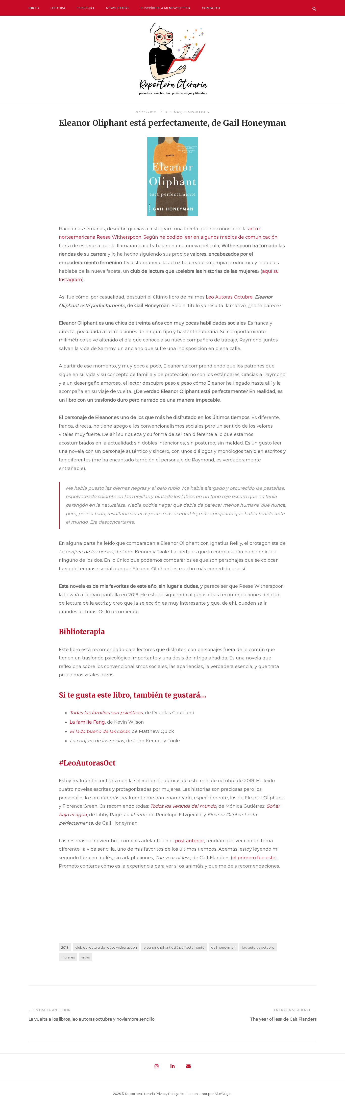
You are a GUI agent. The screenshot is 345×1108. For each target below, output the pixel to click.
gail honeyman (223, 947)
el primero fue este (253, 857)
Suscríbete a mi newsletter (165, 8)
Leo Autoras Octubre (229, 297)
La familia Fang (87, 722)
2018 (65, 947)
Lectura (58, 8)
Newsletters (117, 8)
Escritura (86, 8)
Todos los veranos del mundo (183, 806)
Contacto (211, 8)
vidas (85, 957)
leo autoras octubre (258, 947)
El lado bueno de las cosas (100, 731)
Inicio (34, 8)
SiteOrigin (223, 1094)
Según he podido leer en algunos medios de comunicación (210, 237)
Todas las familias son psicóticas (106, 713)
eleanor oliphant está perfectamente (174, 947)
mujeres (68, 957)
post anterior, (190, 841)
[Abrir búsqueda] (314, 7)
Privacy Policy (167, 1094)
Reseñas (173, 112)
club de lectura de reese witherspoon (106, 947)
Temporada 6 (196, 112)
